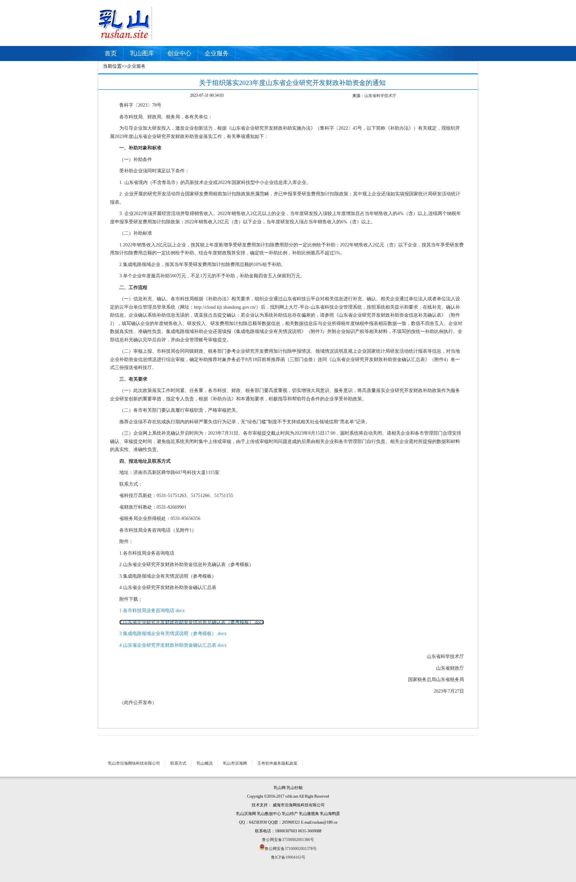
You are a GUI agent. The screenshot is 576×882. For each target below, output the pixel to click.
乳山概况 (205, 763)
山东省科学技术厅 (380, 95)
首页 (111, 53)
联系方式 (178, 763)
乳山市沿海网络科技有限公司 (134, 763)
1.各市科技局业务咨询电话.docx (152, 610)
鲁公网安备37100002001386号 (288, 839)
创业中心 (179, 53)
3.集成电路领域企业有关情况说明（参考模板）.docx (173, 633)
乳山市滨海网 (235, 763)
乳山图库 (142, 53)
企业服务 (217, 53)
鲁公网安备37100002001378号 (291, 848)
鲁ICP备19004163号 (288, 857)
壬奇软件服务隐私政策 (277, 763)
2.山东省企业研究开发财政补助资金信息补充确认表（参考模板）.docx (191, 622)
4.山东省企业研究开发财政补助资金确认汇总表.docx (173, 645)
